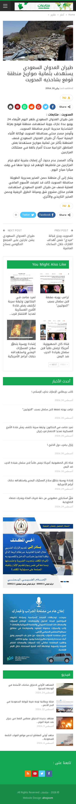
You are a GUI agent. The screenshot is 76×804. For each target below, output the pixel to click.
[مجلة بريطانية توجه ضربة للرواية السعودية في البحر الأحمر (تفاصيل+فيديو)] (64, 706)
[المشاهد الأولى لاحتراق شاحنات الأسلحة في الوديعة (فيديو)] (64, 689)
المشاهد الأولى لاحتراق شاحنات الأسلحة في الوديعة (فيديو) (31, 687)
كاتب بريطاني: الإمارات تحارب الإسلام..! (52, 391)
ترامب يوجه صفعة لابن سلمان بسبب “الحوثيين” (47, 409)
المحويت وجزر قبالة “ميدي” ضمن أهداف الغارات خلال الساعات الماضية (59, 242)
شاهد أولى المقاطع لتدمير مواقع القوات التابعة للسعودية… (29, 737)
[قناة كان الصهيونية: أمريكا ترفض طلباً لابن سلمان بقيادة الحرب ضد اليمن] (54, 330)
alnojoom (47, 798)
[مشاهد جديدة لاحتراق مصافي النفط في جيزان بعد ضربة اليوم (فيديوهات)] (64, 723)
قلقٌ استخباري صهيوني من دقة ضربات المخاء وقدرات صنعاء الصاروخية (41, 500)
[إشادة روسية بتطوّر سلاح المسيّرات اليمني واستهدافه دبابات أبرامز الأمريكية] (21, 330)
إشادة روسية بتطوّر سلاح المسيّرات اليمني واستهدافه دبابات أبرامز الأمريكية (40, 482)
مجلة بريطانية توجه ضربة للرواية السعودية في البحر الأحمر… (30, 703)
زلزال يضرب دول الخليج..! (60, 444)
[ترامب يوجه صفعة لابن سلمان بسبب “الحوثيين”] (54, 283)
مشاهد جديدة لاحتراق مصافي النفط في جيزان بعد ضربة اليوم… (30, 720)
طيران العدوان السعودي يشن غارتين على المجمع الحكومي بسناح (18, 240)
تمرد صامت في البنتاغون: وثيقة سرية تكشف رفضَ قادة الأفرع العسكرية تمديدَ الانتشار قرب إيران (39, 429)
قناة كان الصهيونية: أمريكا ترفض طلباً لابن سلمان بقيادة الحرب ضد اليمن (38, 464)
